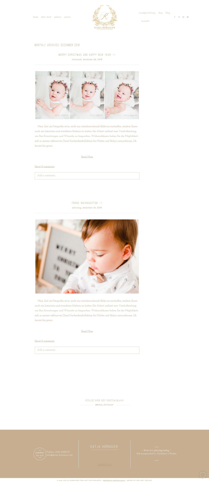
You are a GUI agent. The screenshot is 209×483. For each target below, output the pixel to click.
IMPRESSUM (104, 465)
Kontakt (145, 21)
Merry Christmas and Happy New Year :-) (87, 55)
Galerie (57, 17)
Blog (168, 13)
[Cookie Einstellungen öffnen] (202, 477)
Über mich (46, 17)
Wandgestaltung (147, 13)
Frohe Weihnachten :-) (87, 203)
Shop (160, 13)
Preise (67, 17)
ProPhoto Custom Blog (114, 480)
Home (35, 17)
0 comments (44, 166)
